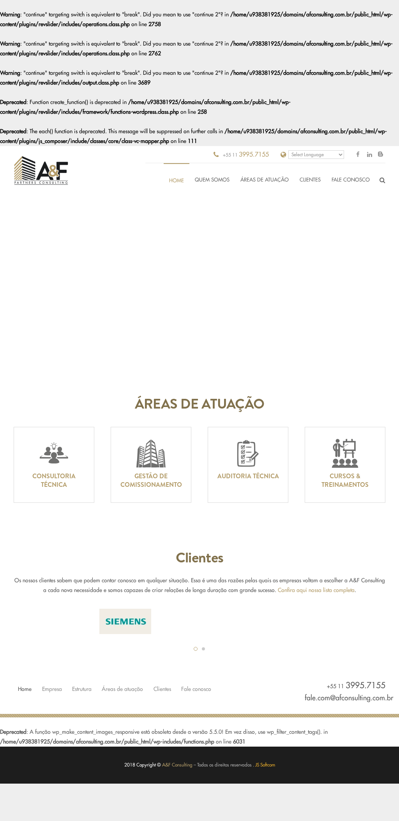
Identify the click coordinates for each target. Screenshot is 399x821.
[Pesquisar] (382, 180)
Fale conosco (196, 689)
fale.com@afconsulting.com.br (349, 697)
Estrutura (82, 689)
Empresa (52, 689)
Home (25, 689)
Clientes (162, 689)
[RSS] (380, 154)
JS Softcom (265, 765)
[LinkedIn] (369, 154)
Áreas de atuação (122, 689)
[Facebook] (358, 154)
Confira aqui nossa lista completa (316, 590)
